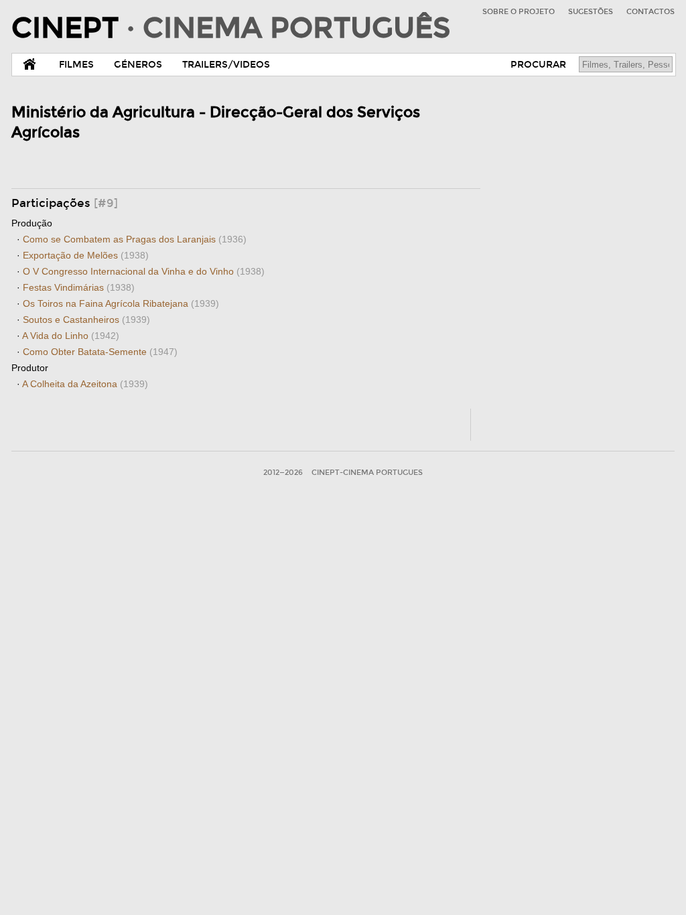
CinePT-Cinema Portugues (367, 472)
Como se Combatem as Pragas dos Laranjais (135, 239)
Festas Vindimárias (79, 287)
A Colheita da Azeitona (85, 383)
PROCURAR (538, 64)
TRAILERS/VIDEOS (226, 64)
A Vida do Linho (70, 335)
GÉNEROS (138, 64)
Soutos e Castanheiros (86, 319)
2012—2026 (283, 472)
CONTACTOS (650, 11)
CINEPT (230, 28)
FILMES (76, 64)
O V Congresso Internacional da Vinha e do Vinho (144, 271)
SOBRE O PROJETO (518, 11)
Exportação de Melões (86, 255)
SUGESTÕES (590, 11)
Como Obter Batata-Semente (100, 351)
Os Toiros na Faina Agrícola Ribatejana (121, 303)
